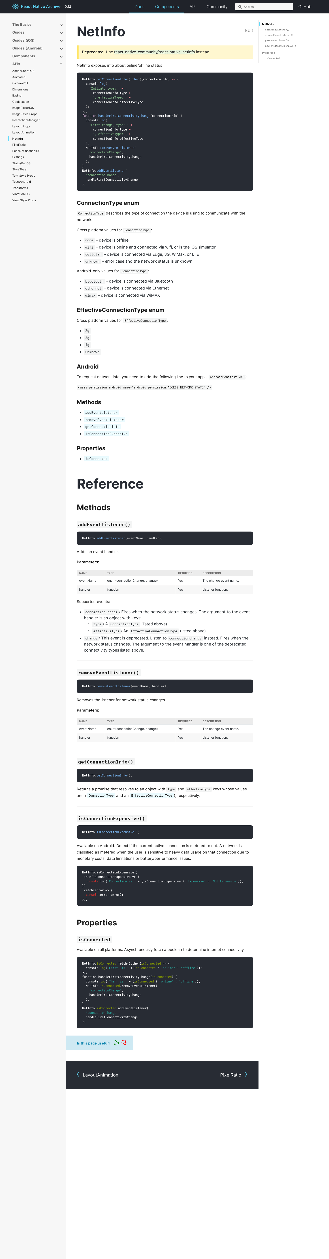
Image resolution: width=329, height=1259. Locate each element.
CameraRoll (20, 83)
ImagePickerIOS (23, 107)
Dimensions (20, 89)
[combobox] (264, 6)
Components (167, 6)
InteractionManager (26, 120)
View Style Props (24, 200)
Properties (268, 52)
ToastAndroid (21, 181)
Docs (139, 6)
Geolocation (20, 101)
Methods (268, 24)
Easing (16, 95)
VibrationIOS (21, 194)
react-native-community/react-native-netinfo (154, 52)
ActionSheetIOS (23, 71)
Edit (249, 30)
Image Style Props (24, 114)
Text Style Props (23, 175)
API (193, 6)
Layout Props (21, 126)
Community (217, 6)
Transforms (20, 188)
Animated (19, 77)
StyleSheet (20, 169)
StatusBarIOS (21, 163)
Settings (18, 157)
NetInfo (17, 138)
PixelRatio (19, 144)
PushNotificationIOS (26, 151)
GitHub (304, 6)
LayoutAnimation (24, 132)
